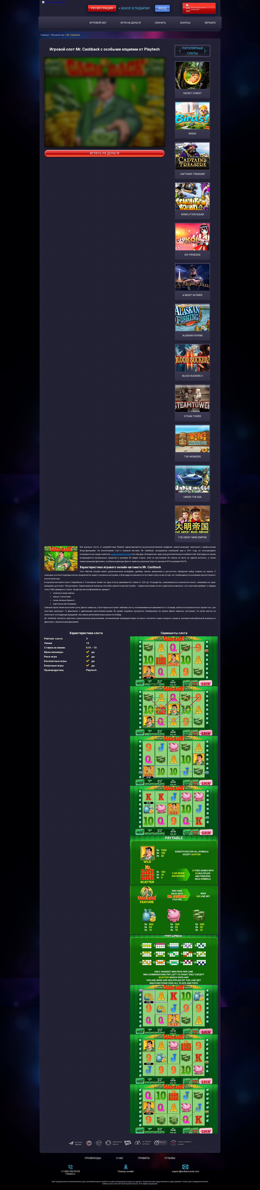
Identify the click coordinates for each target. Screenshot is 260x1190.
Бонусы (185, 22)
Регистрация (102, 8)
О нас (119, 1158)
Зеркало (210, 22)
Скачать (160, 22)
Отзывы (170, 1158)
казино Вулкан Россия (120, 554)
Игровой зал (98, 22)
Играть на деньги (104, 153)
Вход (162, 8)
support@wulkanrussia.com (185, 1171)
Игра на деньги (131, 22)
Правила (144, 1158)
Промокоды (93, 1158)
